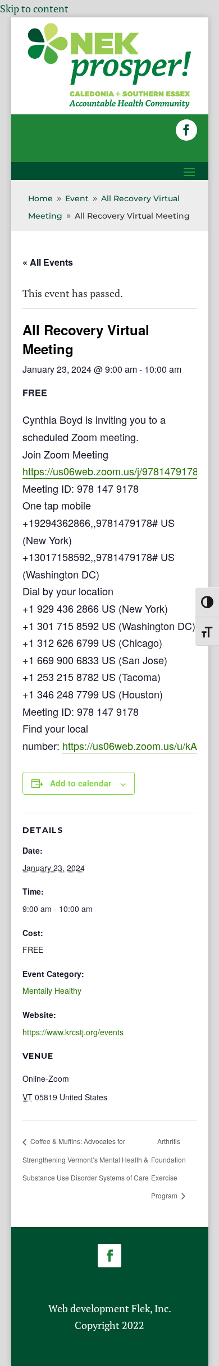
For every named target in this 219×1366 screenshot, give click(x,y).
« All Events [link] (47, 262)
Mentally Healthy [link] (51, 990)
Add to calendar (80, 783)
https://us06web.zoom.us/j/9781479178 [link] (110, 471)
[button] (186, 130)
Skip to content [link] (34, 8)
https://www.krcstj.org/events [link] (73, 1032)
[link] (109, 106)
